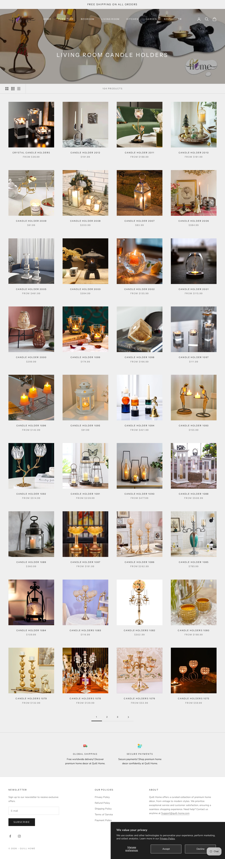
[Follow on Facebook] (10, 836)
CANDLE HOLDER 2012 (85, 152)
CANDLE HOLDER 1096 (31, 425)
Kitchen (133, 19)
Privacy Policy (102, 797)
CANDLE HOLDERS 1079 (31, 698)
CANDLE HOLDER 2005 (31, 289)
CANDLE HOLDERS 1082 (139, 630)
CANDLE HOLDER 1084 (31, 630)
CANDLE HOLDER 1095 (85, 425)
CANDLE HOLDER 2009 (31, 221)
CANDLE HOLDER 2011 (140, 152)
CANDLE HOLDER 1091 (85, 494)
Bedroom (87, 19)
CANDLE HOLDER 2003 (85, 289)
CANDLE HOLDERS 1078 (85, 698)
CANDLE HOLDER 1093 (194, 425)
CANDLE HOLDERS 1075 (193, 698)
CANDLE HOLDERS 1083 (85, 630)
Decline (200, 849)
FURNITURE (66, 19)
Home (47, 19)
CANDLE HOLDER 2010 (194, 152)
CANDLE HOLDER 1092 (31, 494)
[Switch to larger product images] (6, 88)
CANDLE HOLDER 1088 (194, 494)
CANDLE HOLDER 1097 (194, 357)
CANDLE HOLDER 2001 (194, 289)
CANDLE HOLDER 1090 (139, 494)
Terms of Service (104, 814)
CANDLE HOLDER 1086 (140, 562)
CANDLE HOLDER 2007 (139, 221)
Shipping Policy (103, 808)
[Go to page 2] (128, 717)
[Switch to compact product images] (18, 88)
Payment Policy (103, 820)
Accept (166, 849)
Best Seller (173, 19)
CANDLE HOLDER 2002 (139, 289)
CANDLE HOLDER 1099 (85, 357)
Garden (151, 19)
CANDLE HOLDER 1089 (31, 562)
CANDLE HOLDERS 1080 (194, 630)
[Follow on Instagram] (19, 836)
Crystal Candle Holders (31, 152)
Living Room (110, 19)
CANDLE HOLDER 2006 (193, 221)
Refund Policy (102, 803)
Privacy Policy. (167, 838)
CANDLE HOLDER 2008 (85, 221)
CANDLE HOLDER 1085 (194, 562)
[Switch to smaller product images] (12, 88)
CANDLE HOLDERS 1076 (139, 698)
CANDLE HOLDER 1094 (140, 425)
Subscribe (22, 822)
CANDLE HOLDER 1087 (85, 562)
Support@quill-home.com (175, 813)
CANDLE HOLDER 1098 (140, 357)
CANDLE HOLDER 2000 (31, 357)
